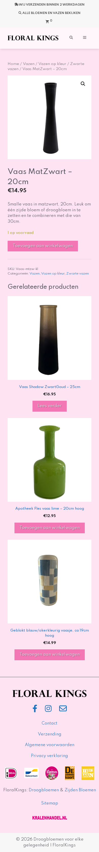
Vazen (29, 64)
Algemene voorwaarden (49, 745)
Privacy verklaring (49, 756)
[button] (71, 38)
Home (13, 64)
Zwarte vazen (77, 273)
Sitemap (49, 803)
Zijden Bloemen (79, 790)
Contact (49, 723)
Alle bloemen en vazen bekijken (51, 13)
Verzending (49, 734)
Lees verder (50, 406)
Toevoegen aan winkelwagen (43, 246)
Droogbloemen (44, 790)
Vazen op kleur (52, 64)
